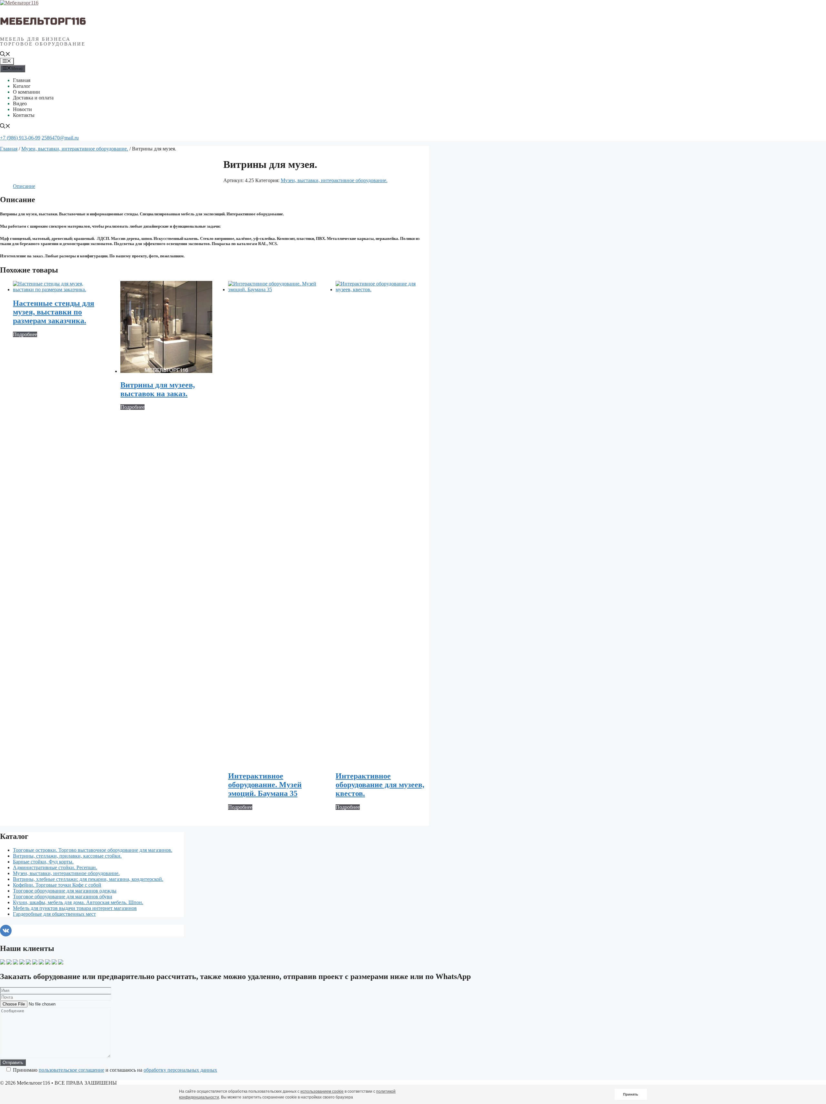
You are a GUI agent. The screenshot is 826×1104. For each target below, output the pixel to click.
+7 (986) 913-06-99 (20, 137)
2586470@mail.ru (60, 137)
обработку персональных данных (180, 1070)
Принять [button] (630, 1094)
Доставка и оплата (33, 97)
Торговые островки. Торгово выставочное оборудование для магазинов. (92, 850)
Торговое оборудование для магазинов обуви (62, 896)
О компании (26, 92)
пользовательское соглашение (71, 1070)
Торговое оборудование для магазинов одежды (64, 890)
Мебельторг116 (43, 21)
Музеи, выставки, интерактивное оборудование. (74, 148)
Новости (22, 109)
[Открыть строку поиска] (5, 54)
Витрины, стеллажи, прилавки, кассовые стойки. (67, 856)
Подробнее (25, 334)
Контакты (24, 115)
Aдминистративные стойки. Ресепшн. (55, 867)
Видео (20, 103)
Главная (21, 80)
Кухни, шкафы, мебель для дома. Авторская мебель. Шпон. (78, 902)
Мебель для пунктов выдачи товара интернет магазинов (75, 908)
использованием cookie (322, 1091)
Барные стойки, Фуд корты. (43, 861)
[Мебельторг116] (19, 2)
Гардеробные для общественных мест (54, 914)
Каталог (22, 86)
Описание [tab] (24, 186)
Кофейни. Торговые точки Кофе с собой (57, 885)
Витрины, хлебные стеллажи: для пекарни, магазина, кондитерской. (88, 879)
